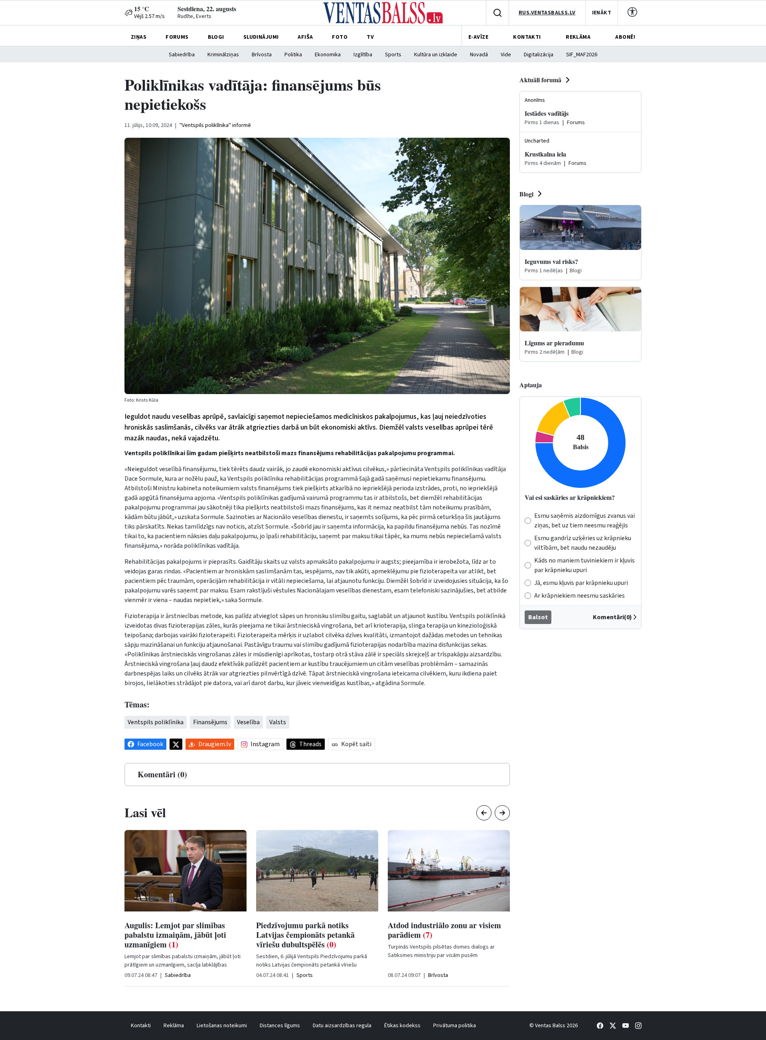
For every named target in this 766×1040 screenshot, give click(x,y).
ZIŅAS (138, 37)
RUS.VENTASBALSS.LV (547, 13)
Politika (293, 55)
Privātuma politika (454, 1026)
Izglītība (362, 55)
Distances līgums (280, 1026)
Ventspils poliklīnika (156, 722)
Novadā (479, 55)
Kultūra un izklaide (435, 55)
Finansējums (210, 722)
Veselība (248, 722)
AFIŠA (305, 37)
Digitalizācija (538, 55)
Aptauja (530, 384)
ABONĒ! (625, 37)
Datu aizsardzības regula (342, 1026)
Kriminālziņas (223, 55)
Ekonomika (328, 55)
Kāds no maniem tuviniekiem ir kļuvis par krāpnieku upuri (584, 565)
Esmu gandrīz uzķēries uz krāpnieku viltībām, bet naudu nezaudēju (582, 543)
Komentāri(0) (612, 617)
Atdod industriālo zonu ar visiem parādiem (444, 930)
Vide (506, 55)
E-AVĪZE (478, 37)
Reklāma (174, 1026)
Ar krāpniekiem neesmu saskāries (579, 595)
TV (370, 37)
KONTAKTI (527, 37)
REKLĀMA (578, 37)
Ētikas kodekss (402, 1026)
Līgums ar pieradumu (554, 342)
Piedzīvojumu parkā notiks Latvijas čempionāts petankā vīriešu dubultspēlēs (305, 934)
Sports (393, 55)
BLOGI (216, 37)
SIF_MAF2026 (581, 55)
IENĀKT (602, 13)
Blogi (526, 193)
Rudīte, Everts (194, 16)
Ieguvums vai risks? (551, 261)
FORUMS (177, 37)
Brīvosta (262, 55)
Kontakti (141, 1026)
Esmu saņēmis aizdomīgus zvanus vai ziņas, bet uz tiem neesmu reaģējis (584, 520)
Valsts (277, 722)
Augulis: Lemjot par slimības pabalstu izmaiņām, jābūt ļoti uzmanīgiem (175, 934)
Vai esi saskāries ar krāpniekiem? (570, 497)
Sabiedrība (182, 55)
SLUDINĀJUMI (261, 37)
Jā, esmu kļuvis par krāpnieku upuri (581, 582)
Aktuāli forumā (540, 79)
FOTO (339, 37)
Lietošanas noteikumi (222, 1026)
